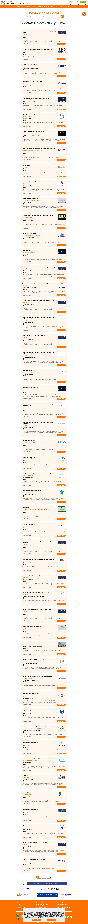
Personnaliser (36, 919)
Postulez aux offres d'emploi (44, 12)
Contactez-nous (20, 902)
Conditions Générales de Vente (63, 907)
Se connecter (74, 4)
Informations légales (61, 902)
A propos (67, 6)
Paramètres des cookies (62, 904)
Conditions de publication (62, 905)
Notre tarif (19, 905)
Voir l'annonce (61, 43)
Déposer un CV (54, 6)
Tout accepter (52, 919)
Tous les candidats (40, 902)
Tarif (61, 6)
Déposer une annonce (31, 6)
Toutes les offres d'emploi (42, 904)
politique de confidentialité (29, 914)
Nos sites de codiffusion (22, 907)
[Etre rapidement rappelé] (83, 14)
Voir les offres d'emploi (43, 6)
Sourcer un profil (20, 6)
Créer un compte (83, 4)
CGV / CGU (57, 913)
